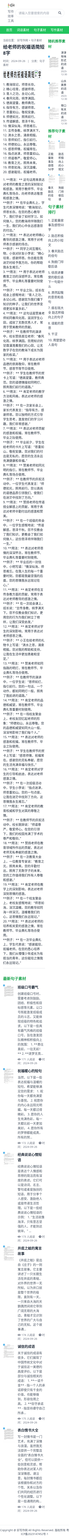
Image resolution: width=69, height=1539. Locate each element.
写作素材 (57, 30)
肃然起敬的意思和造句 (56, 297)
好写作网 (22, 40)
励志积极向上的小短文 (56, 240)
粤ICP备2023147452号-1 (45, 1532)
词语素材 (23, 30)
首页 (9, 30)
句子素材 (40, 30)
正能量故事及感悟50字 (56, 225)
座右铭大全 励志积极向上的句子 (56, 312)
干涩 (54, 334)
